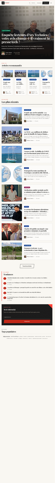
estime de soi (25, 338)
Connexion (39, 3)
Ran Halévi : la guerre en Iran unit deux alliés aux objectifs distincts (24, 292)
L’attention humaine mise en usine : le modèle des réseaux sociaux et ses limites (27, 278)
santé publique (15, 336)
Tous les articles (27, 266)
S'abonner (27, 321)
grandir (43, 336)
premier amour (31, 336)
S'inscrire (46, 3)
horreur (25, 336)
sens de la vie (48, 336)
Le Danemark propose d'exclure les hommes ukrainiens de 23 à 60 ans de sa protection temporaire (29, 297)
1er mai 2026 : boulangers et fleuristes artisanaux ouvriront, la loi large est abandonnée (29, 282)
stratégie (20, 338)
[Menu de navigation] (51, 3)
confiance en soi (10, 338)
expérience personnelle (37, 338)
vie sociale (16, 338)
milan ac (30, 338)
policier (21, 336)
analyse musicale (38, 336)
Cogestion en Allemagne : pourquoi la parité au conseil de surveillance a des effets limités (29, 287)
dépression (6, 336)
